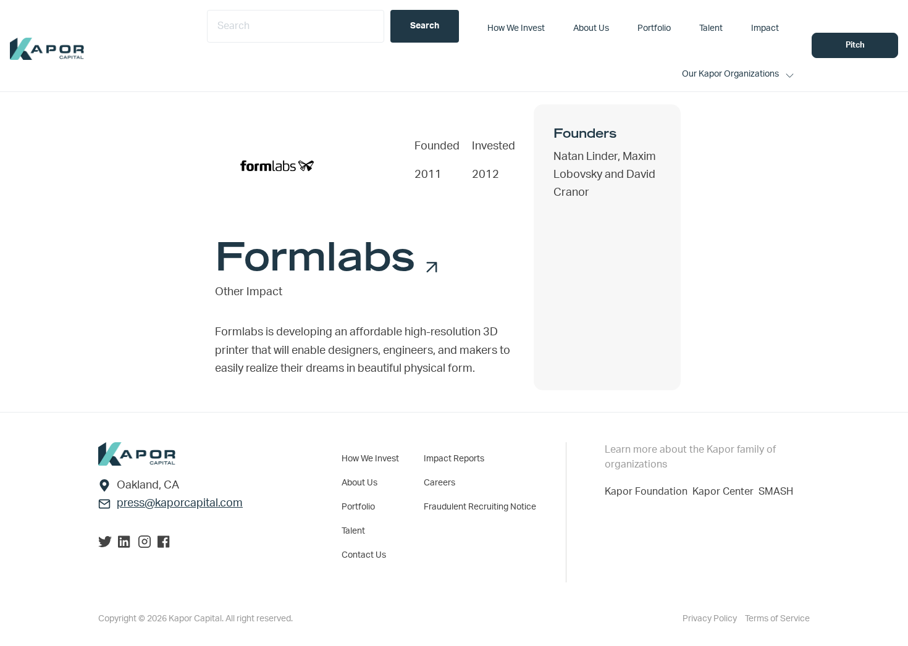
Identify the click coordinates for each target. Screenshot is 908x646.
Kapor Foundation (648, 492)
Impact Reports (454, 459)
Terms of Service (777, 619)
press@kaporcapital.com (180, 503)
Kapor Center (725, 492)
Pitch (855, 45)
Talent (353, 531)
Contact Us (364, 555)
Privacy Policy (711, 619)
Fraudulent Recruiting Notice (480, 507)
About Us (359, 483)
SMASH (776, 492)
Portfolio (358, 507)
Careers (439, 483)
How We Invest (370, 459)
